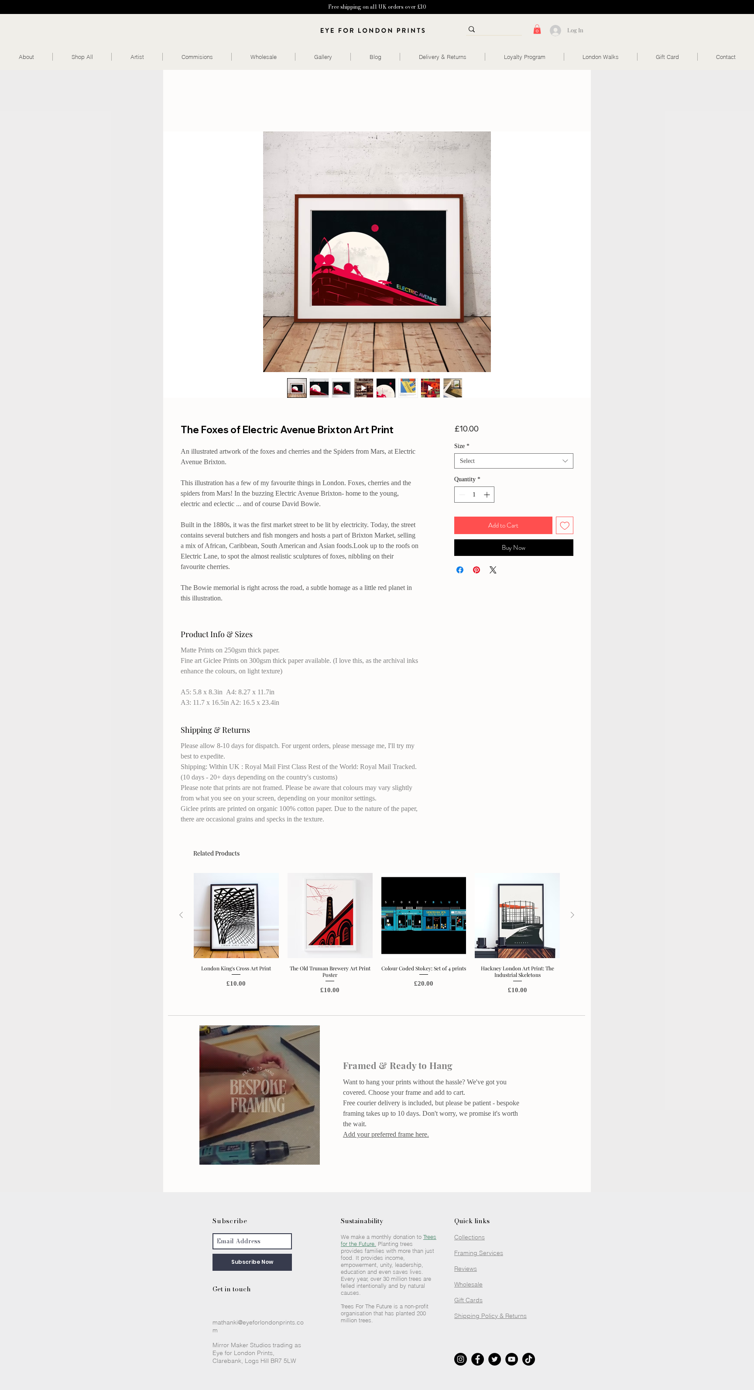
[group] (377, 937)
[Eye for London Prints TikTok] (528, 1359)
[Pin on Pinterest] (476, 570)
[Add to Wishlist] (565, 526)
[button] (537, 29)
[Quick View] (236, 915)
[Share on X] (493, 570)
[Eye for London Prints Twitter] (494, 1359)
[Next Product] (572, 915)
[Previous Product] (181, 915)
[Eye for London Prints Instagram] (460, 1359)
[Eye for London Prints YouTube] (511, 1359)
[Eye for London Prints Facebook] (477, 1359)
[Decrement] (461, 494)
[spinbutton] (474, 494)
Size (462, 446)
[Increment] (487, 494)
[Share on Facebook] (460, 570)
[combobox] (513, 461)
